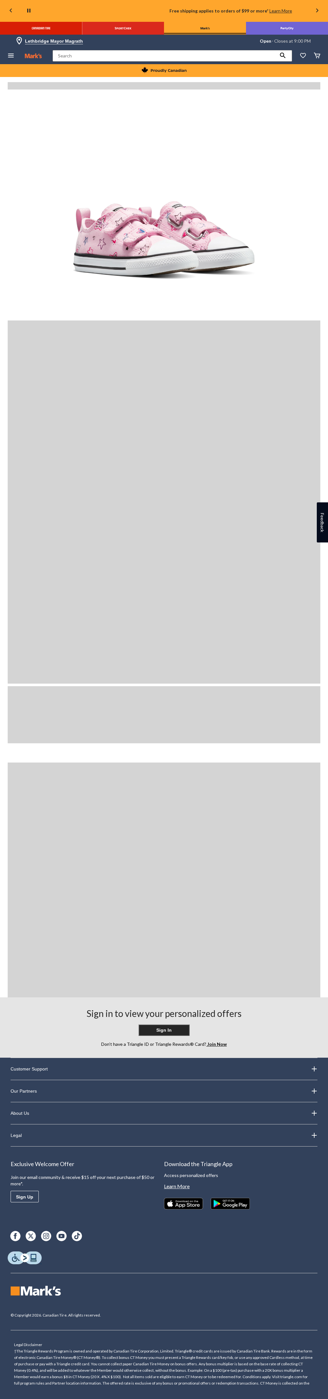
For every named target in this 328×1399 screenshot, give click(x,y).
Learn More (280, 10)
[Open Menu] (11, 56)
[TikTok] (77, 1236)
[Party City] (287, 28)
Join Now (216, 1044)
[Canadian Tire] (41, 28)
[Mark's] (205, 28)
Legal (16, 1135)
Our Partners (24, 1091)
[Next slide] (317, 11)
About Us (20, 1113)
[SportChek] (123, 28)
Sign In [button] (164, 1030)
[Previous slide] (11, 11)
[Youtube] (61, 1236)
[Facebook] (15, 1236)
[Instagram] (46, 1236)
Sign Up (24, 1196)
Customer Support (29, 1068)
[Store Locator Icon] (19, 41)
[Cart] (317, 56)
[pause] (29, 11)
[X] (31, 1236)
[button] (283, 56)
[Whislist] (303, 56)
